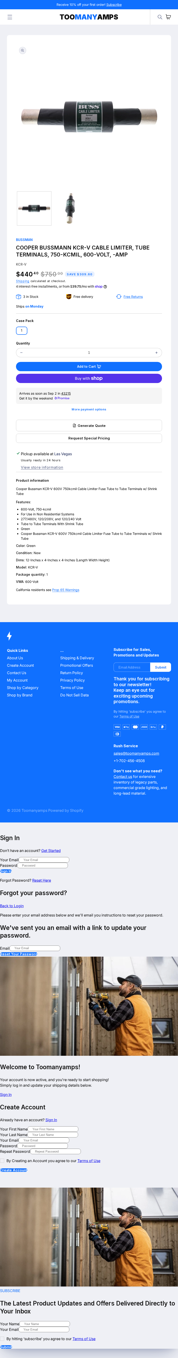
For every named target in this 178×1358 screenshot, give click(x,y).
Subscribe (114, 4)
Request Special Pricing (89, 438)
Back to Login (12, 905)
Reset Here (41, 880)
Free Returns (133, 297)
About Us (15, 658)
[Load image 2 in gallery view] (70, 208)
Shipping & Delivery (77, 658)
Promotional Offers (76, 665)
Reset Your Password (19, 954)
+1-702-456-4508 (129, 760)
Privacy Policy (72, 680)
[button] (10, 17)
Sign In (6, 871)
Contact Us (16, 672)
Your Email (9, 860)
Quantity (23, 343)
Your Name (9, 1324)
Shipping (22, 281)
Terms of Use (71, 687)
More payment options (89, 409)
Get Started (51, 850)
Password (8, 865)
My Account (17, 680)
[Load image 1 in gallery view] (34, 208)
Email (5, 948)
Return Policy (71, 672)
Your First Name (14, 1129)
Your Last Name (13, 1134)
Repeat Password (15, 1151)
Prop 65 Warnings (65, 590)
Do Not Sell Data (74, 695)
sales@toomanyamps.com (136, 753)
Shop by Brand (19, 695)
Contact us (123, 776)
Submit (160, 667)
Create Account (13, 1170)
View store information (42, 467)
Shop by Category (22, 687)
